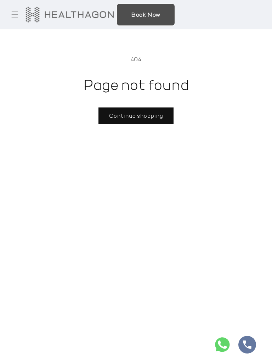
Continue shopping (136, 115)
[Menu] (15, 14)
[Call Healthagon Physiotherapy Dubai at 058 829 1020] (247, 346)
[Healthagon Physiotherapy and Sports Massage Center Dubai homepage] (70, 14)
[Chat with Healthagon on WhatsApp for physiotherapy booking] (222, 346)
